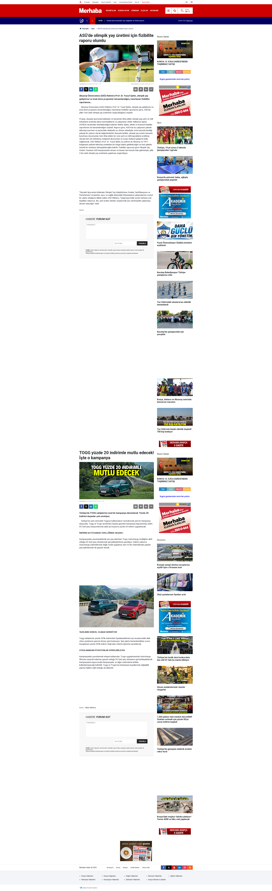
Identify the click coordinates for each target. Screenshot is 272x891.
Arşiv (115, 2)
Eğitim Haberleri (176, 876)
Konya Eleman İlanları (125, 2)
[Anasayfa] (80, 2)
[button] (141, 89)
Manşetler (95, 2)
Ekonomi (154, 10)
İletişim (125, 868)
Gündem (135, 10)
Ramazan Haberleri (88, 880)
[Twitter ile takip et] (168, 867)
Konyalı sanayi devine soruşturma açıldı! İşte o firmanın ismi (128, 21)
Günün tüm (185, 21)
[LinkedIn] (91, 89)
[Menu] (168, 11)
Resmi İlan (111, 10)
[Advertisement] (116, 173)
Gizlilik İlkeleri (135, 868)
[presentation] (87, 20)
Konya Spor (123, 10)
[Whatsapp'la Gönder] (96, 89)
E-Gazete (87, 2)
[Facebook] (81, 89)
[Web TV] (186, 2)
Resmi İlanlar (146, 2)
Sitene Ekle (146, 868)
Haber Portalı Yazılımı (90, 888)
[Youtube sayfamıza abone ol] (174, 867)
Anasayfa (85, 28)
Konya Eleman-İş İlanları (157, 880)
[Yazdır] (135, 89)
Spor (93, 28)
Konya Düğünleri (110, 876)
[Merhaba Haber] (90, 10)
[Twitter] (86, 89)
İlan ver (137, 2)
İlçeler (144, 10)
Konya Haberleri (87, 876)
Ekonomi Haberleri (155, 876)
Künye (118, 868)
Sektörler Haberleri (133, 880)
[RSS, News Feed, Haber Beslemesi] (190, 867)
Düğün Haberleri (132, 876)
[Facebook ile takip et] (163, 867)
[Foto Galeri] (191, 2)
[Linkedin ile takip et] (179, 867)
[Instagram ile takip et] (184, 867)
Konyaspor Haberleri (111, 880)
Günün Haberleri (106, 2)
